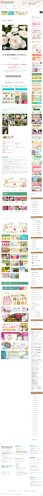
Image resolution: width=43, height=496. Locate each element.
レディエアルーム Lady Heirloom (11, 211)
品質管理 (29, 6)
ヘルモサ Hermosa (17, 202)
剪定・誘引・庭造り (34, 282)
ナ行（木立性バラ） (35, 404)
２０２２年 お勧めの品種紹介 (36, 312)
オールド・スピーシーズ (36, 333)
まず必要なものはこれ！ (35, 270)
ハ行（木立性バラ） (35, 406)
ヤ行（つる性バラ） (35, 431)
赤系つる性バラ (35, 382)
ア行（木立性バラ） (35, 396)
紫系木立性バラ (35, 376)
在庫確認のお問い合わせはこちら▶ (14, 67)
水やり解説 (33, 278)
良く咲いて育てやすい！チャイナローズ (37, 301)
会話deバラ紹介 (35, 360)
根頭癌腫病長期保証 (34, 205)
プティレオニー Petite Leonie (18, 211)
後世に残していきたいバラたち (36, 292)
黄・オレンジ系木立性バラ (36, 389)
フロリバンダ (35, 355)
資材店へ (38, 6)
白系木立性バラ (35, 373)
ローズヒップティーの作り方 (36, 323)
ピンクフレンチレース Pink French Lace (11, 203)
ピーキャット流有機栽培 (36, 352)
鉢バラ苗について (34, 243)
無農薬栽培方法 (14, 6)
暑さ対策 (33, 366)
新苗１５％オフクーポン (35, 211)
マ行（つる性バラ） (35, 429)
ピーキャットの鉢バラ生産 (37, 230)
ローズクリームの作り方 (35, 325)
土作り (36, 362)
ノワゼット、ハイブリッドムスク (36, 341)
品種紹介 (33, 362)
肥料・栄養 (33, 280)
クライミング (35, 335)
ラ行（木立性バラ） (35, 412)
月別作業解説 (34, 284)
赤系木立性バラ (35, 383)
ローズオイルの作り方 (35, 321)
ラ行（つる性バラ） (35, 433)
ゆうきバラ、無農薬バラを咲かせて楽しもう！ (37, 290)
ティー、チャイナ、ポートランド (36, 338)
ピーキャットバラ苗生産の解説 (37, 222)
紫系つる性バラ (34, 375)
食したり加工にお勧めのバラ (35, 385)
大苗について (34, 245)
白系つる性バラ (35, 372)
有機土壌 (37, 366)
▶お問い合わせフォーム (4, 455)
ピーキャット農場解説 (34, 353)
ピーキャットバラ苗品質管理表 (37, 234)
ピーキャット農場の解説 (36, 220)
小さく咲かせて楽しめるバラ (21, 190)
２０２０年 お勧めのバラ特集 (36, 316)
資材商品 (5, 6)
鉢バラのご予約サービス (35, 209)
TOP (5, 8)
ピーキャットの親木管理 (37, 226)
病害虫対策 (33, 274)
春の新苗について (34, 241)
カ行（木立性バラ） (35, 398)
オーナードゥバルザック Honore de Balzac (5, 203)
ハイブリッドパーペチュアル (36, 344)
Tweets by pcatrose (34, 193)
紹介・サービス (24, 6)
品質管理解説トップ (34, 218)
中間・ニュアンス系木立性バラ (36, 359)
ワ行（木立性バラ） (35, 414)
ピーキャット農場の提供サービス (37, 232)
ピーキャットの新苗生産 (37, 228)
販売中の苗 (2, 6)
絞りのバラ (34, 378)
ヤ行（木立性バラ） (35, 410)
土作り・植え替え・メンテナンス (36, 276)
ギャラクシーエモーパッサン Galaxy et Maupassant (24, 203)
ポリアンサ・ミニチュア (14, 190)
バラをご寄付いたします (35, 213)
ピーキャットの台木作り (37, 224)
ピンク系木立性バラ (7, 190)
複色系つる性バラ (34, 379)
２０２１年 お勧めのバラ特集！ (36, 314)
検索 (31, 10)
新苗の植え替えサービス (35, 207)
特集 (32, 369)
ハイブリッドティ (37, 343)
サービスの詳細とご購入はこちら (8, 89)
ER (32, 331)
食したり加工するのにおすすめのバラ (37, 296)
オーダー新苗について (15, 58)
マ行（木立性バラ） (35, 408)
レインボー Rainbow (23, 211)
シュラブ (34, 336)
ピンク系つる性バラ (36, 348)
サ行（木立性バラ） (35, 400)
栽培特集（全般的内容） (35, 272)
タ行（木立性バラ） (35, 402)
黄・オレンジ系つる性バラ (37, 386)
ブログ (41, 6)
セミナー (9, 6)
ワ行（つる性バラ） (35, 435)
